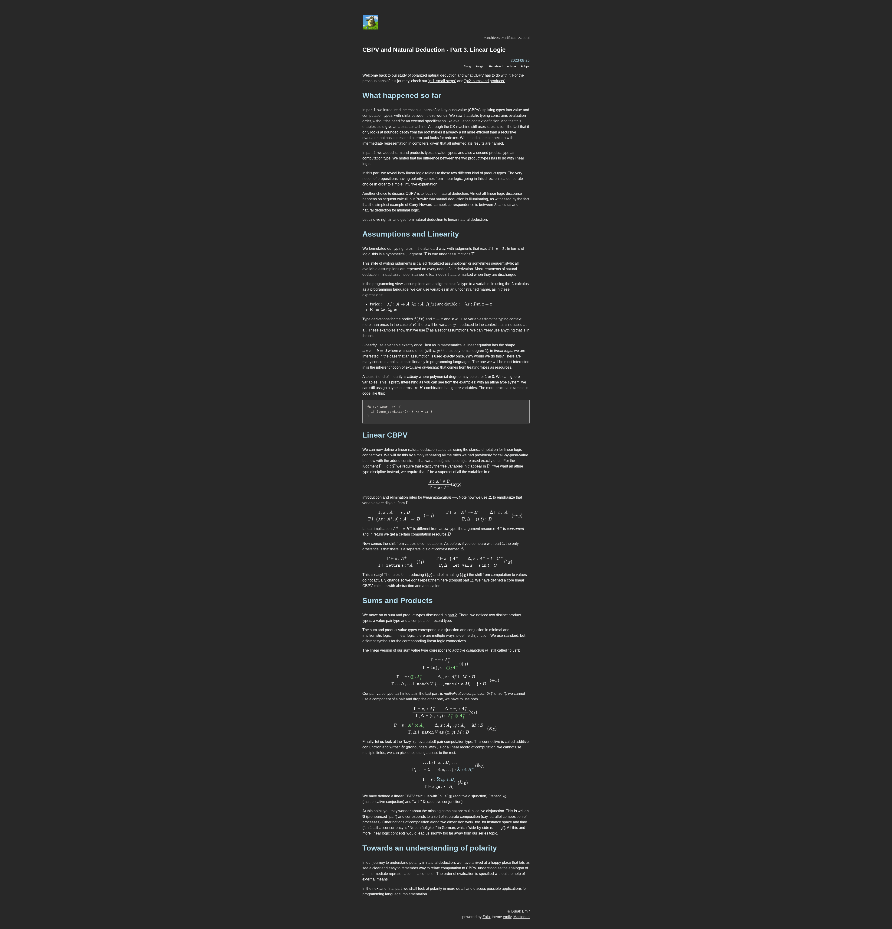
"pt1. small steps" (442, 81)
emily (507, 917)
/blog (467, 66)
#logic (480, 66)
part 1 (499, 544)
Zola (486, 917)
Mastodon (521, 917)
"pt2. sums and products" (484, 81)
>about (524, 38)
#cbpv (525, 66)
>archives (492, 38)
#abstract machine (502, 66)
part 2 (452, 615)
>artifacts (509, 38)
